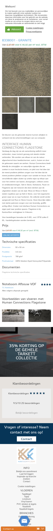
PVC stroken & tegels (26, 504)
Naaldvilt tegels (26, 509)
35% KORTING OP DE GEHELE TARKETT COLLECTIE (26, 352)
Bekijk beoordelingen (27, 413)
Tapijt (26, 497)
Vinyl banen (26, 501)
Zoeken (26, 479)
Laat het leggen (26, 474)
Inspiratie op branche (26, 476)
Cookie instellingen (26, 486)
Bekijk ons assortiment (26, 471)
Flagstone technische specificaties (16, 272)
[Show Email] (38, 529)
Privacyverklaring (34, 32)
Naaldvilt (27, 506)
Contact (26, 439)
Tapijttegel (26, 494)
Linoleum (26, 499)
